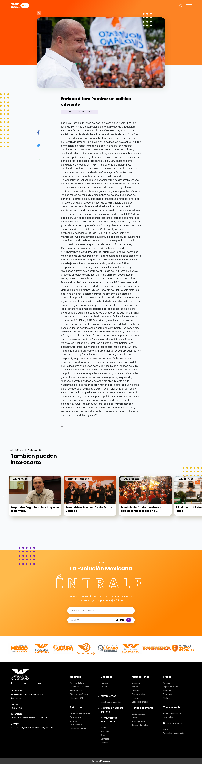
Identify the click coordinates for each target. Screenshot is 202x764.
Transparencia (171, 707)
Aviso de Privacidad (101, 761)
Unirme (120, 620)
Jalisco (25, 6)
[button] (199, 496)
